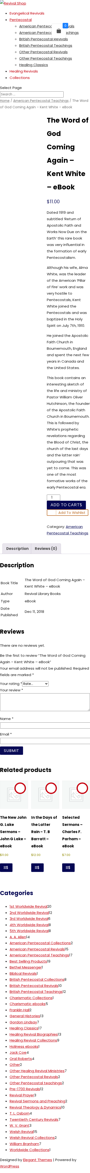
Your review (11, 690)
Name (6, 718)
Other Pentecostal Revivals (43, 51)
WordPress (9, 1166)
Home (5, 101)
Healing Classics (33, 64)
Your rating (11, 683)
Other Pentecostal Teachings (45, 58)
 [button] (5, 867)
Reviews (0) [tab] (46, 548)
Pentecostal (21, 19)
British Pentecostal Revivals (43, 39)
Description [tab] (17, 548)
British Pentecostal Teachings (45, 45)
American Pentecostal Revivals (46, 26)
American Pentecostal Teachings (49, 32)
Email (6, 734)
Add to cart (65, 505)
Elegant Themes (37, 1159)
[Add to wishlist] (20, 788)
